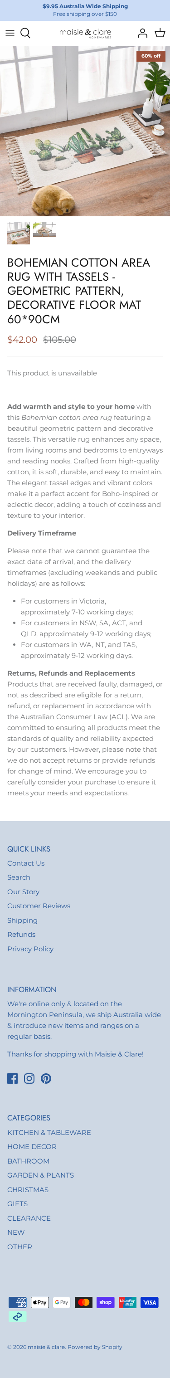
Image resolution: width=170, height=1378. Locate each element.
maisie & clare (46, 1347)
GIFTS (17, 1203)
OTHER (19, 1246)
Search (18, 877)
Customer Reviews (38, 905)
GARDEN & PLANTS (40, 1175)
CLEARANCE (29, 1218)
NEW (16, 1232)
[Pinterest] (46, 1078)
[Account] (140, 33)
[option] (85, 131)
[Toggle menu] (10, 33)
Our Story (23, 891)
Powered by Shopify (95, 1347)
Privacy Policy (30, 949)
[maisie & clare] (85, 33)
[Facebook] (12, 1078)
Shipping (22, 920)
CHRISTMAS (28, 1189)
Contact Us (25, 863)
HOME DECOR (32, 1146)
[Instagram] (29, 1078)
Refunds (21, 934)
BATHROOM (28, 1161)
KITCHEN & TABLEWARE (49, 1132)
